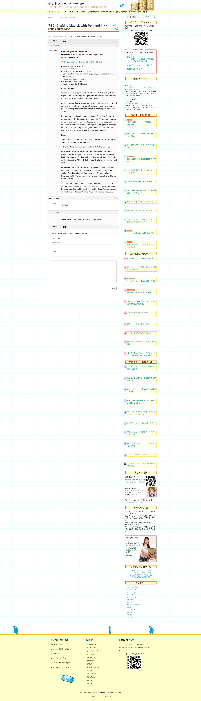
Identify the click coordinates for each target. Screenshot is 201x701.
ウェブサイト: (56, 251)
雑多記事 (129, 617)
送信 (113, 289)
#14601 (116, 45)
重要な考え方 (131, 612)
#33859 (116, 212)
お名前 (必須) (56, 242)
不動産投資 (130, 600)
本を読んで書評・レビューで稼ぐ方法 (141, 455)
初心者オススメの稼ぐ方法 (60, 644)
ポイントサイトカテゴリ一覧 (141, 570)
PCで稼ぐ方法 (56, 653)
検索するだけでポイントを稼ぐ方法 (140, 202)
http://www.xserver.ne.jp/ (134, 502)
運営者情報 (118, 692)
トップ (48, 12)
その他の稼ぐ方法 (93, 12)
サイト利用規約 (109, 692)
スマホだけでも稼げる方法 (60, 649)
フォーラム (51, 36)
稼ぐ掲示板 (132, 12)
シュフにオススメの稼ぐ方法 (60, 663)
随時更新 (129, 615)
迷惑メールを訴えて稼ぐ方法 (138, 324)
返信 (111, 45)
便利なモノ (130, 602)
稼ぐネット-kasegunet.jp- (66, 3)
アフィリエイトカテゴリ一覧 (141, 573)
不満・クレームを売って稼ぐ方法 (139, 210)
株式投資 (129, 607)
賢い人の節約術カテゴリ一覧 (141, 575)
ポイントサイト (57, 12)
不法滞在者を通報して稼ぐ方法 (137, 103)
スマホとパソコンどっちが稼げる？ (140, 65)
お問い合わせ (142, 12)
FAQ (102, 692)
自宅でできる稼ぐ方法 (58, 658)
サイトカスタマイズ (133, 592)
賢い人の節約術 (121, 12)
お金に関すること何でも (62, 36)
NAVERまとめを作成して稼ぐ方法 (140, 423)
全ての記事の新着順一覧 (141, 577)
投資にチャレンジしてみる (60, 667)
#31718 (116, 198)
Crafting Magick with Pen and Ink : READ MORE (82, 62)
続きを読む (141, 482)
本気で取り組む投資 (107, 12)
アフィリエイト (69, 12)
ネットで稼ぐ (81, 12)
